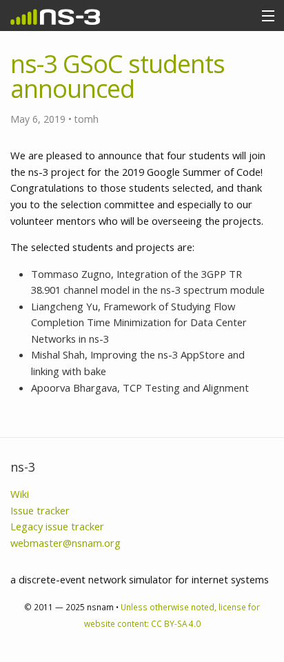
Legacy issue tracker (57, 526)
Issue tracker (40, 510)
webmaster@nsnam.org (65, 543)
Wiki (19, 494)
